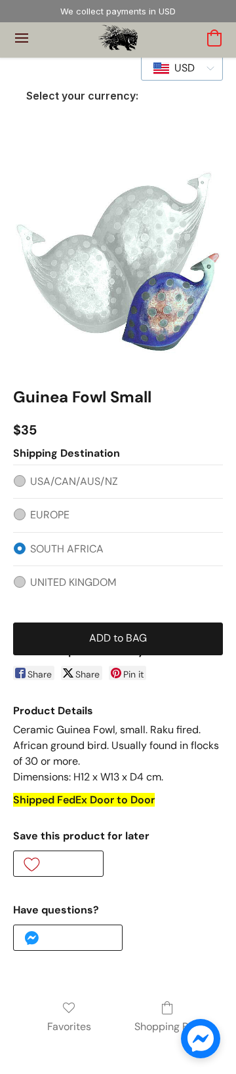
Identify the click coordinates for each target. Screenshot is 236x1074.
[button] (118, 38)
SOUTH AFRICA (67, 549)
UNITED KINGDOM (73, 582)
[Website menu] (21, 38)
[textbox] (180, 68)
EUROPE (49, 515)
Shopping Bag (167, 1026)
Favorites (69, 1026)
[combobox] (182, 68)
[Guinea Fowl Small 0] (118, 262)
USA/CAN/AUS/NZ (74, 481)
